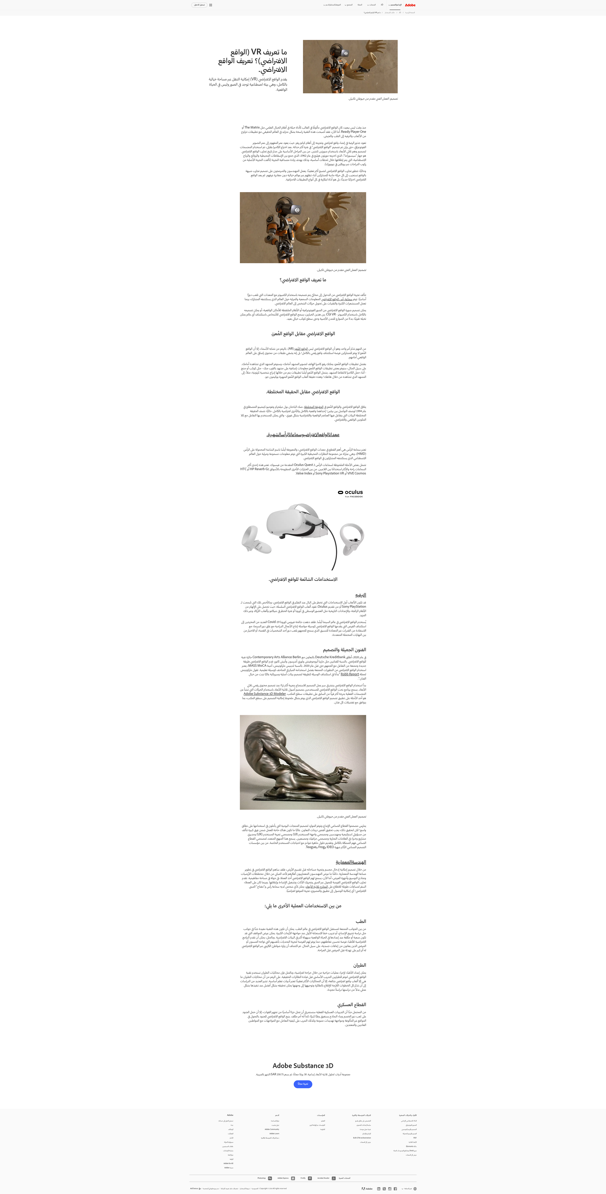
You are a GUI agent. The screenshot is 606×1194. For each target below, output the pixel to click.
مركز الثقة (230, 1155)
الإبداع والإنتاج (366, 1133)
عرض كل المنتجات (411, 1155)
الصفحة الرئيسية (410, 12)
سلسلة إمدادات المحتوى (363, 1125)
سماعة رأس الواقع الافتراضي (336, 299)
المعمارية (344, 862)
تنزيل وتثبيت (275, 1125)
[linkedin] (378, 1188)
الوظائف (230, 1129)
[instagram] (389, 1188)
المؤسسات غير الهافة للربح (317, 1125)
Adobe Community (272, 1129)
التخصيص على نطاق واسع (363, 1121)
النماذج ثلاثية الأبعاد (317, 886)
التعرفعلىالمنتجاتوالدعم (333, 4)
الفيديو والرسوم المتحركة (410, 1133)
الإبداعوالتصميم (396, 4)
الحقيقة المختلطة (313, 407)
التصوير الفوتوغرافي (411, 1125)
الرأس (285, 435)
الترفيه (360, 595)
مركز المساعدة (275, 1121)
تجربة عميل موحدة (365, 1129)
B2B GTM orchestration (362, 1138)
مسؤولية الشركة (228, 1142)
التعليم (323, 1121)
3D (382, 4)
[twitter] (384, 1188)
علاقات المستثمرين (227, 1146)
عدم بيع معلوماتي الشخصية (211, 1188)
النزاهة (231, 1159)
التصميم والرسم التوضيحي (409, 1129)
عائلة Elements (411, 1146)
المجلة (360, 4)
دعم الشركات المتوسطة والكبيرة (270, 1138)
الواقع (324, 435)
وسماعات (297, 435)
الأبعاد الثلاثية (413, 1142)
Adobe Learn (274, 1133)
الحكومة (322, 1129)
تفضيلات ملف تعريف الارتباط (229, 1188)
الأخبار (231, 1138)
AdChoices (194, 1188)
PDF (415, 1138)
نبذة (232, 1125)
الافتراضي (311, 435)
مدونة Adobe (228, 1168)
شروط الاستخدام (245, 1188)
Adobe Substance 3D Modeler (265, 694)
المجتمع (350, 4)
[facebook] (395, 1188)
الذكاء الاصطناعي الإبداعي (409, 1121)
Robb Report (350, 674)
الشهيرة (274, 435)
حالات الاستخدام (390, 12)
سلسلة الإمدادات (228, 1150)
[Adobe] (410, 5)
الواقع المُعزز (301, 349)
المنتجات (372, 4)
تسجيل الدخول (199, 4)
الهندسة (359, 862)
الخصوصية (255, 1188)
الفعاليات (230, 1133)
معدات (334, 435)
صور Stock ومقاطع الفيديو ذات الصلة (405, 1150)
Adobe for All (228, 1163)
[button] (210, 5)
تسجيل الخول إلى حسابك (225, 1121)
